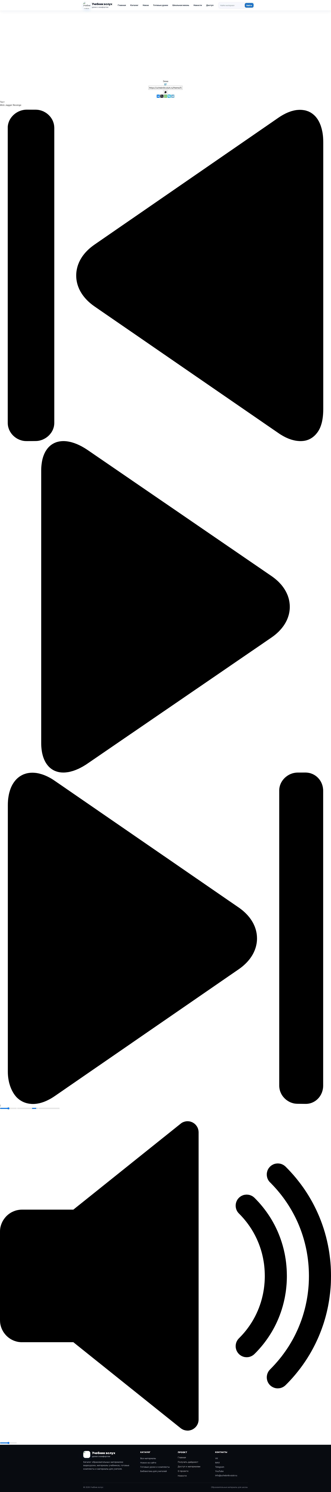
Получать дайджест (188, 1462)
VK (216, 1458)
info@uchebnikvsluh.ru (226, 1475)
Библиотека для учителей (153, 1471)
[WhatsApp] (165, 96)
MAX (217, 1462)
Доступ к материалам (189, 1466)
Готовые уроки (160, 5)
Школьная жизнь (180, 5)
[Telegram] (172, 96)
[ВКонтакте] (158, 96)
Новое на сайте (148, 1462)
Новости (198, 5)
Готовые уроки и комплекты (155, 1467)
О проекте (183, 1471)
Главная (122, 5)
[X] (161, 96)
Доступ (209, 5)
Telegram (219, 1467)
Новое (146, 5)
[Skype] (169, 96)
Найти (249, 5)
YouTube (219, 1471)
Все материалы (148, 1458)
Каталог (134, 5)
